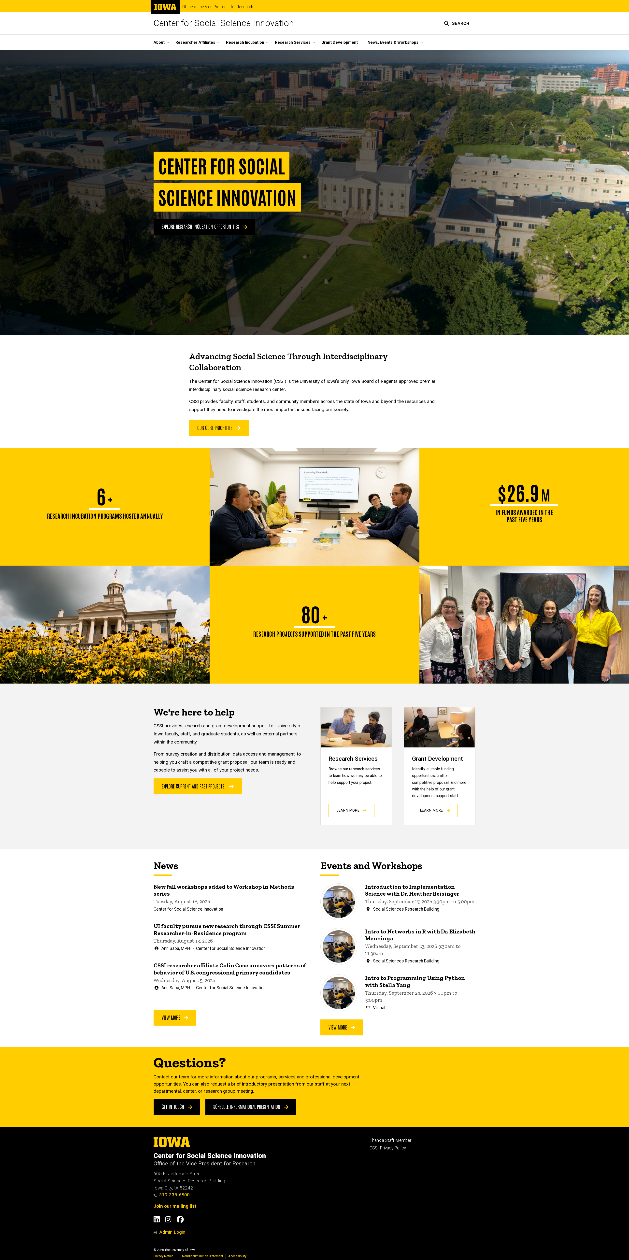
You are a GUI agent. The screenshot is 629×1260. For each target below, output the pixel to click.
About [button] (159, 42)
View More (171, 1017)
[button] (456, 23)
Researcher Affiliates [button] (195, 42)
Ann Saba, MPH (175, 948)
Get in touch (173, 1106)
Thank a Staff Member (390, 1140)
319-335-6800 (174, 1195)
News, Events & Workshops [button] (393, 42)
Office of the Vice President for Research (217, 7)
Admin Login (172, 1232)
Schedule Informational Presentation (247, 1106)
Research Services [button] (293, 42)
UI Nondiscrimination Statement (201, 1256)
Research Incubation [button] (245, 42)
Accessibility (237, 1256)
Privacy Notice (163, 1256)
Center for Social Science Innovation (224, 23)
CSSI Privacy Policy (388, 1147)
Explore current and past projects (193, 786)
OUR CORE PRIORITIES (215, 427)
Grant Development (339, 42)
